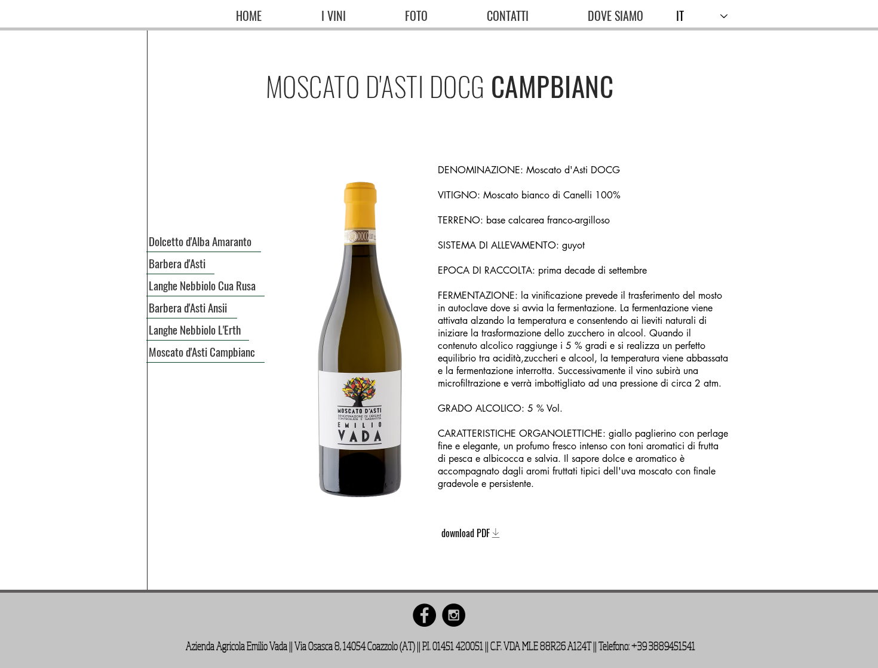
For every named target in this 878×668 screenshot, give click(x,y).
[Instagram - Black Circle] (453, 615)
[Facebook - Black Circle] (424, 615)
